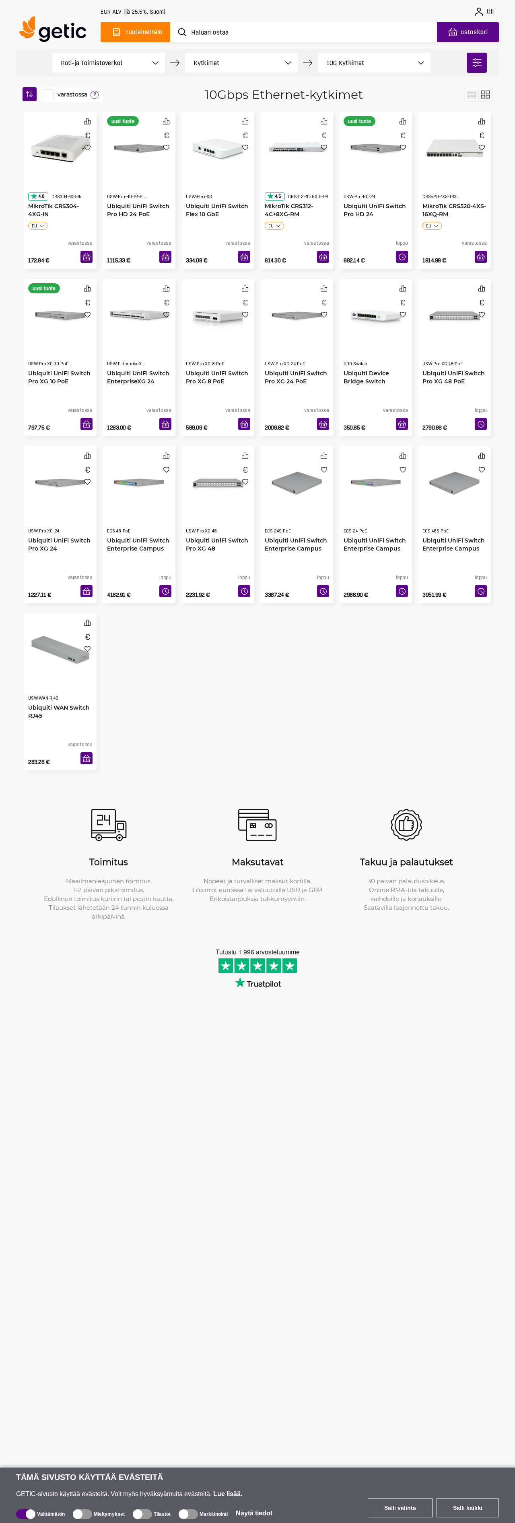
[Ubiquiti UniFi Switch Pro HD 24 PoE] (139, 146)
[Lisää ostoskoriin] (86, 257)
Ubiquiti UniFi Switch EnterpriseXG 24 (138, 361)
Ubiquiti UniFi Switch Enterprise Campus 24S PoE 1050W (296, 532)
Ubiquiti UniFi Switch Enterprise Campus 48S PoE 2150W (453, 532)
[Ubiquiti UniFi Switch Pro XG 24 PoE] (297, 313)
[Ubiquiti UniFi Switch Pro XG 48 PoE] (454, 313)
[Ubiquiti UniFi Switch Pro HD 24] (376, 146)
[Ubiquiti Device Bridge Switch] (376, 313)
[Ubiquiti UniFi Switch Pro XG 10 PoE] (60, 313)
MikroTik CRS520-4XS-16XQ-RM (454, 194)
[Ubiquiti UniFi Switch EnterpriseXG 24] (139, 313)
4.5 (278, 180)
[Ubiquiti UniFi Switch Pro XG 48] (218, 480)
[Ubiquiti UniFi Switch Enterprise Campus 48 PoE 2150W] (139, 480)
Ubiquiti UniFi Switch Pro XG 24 (59, 528)
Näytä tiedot (254, 1513)
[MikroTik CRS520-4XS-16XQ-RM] (454, 146)
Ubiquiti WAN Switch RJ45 (59, 695)
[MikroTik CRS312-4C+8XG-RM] (297, 146)
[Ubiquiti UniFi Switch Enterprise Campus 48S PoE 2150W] (454, 480)
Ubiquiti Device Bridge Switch (366, 361)
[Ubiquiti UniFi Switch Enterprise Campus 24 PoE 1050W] (376, 480)
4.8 (41, 180)
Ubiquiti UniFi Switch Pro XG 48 (217, 528)
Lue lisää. (227, 1493)
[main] (56, 30)
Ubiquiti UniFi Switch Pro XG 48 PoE (453, 361)
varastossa (72, 94)
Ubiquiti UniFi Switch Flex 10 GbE (217, 194)
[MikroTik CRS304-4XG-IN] (60, 146)
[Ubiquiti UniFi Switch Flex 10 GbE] (218, 146)
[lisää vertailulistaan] (87, 121)
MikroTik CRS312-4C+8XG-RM (289, 194)
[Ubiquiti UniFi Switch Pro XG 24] (60, 480)
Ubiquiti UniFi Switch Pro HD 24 (375, 194)
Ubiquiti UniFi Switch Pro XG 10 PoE (59, 361)
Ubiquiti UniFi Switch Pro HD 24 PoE (138, 194)
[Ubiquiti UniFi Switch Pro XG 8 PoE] (218, 313)
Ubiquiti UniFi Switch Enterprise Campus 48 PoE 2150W (138, 532)
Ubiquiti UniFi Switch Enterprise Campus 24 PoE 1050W (375, 532)
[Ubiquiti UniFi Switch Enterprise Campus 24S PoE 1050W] (297, 480)
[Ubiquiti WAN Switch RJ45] (60, 648)
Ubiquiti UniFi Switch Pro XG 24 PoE (296, 361)
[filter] (477, 63)
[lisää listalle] (87, 147)
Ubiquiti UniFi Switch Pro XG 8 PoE (217, 361)
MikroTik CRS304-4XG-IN (53, 194)
